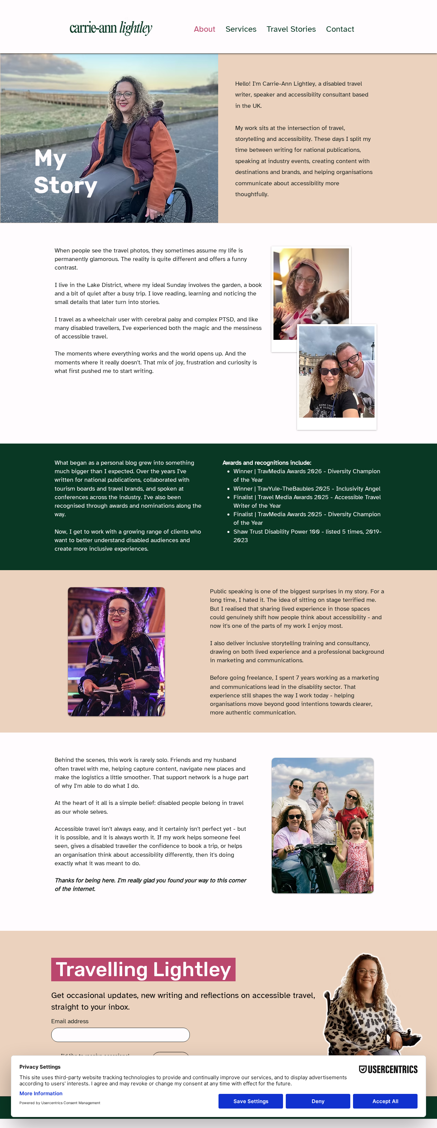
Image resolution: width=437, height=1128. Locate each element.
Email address (69, 1021)
